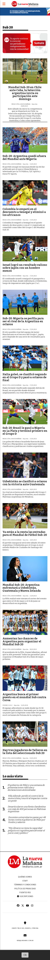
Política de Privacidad (25, 888)
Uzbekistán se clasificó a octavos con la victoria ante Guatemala (25, 483)
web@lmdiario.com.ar (25, 940)
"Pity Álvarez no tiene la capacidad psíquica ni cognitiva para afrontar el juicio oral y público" (26, 830)
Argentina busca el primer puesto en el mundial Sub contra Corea (24, 697)
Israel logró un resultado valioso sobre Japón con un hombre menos (25, 267)
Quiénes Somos (25, 876)
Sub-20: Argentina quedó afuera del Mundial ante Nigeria (24, 157)
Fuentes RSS (25, 892)
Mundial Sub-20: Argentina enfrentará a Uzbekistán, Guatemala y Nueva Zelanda (22, 587)
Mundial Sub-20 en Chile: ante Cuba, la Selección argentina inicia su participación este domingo (25, 93)
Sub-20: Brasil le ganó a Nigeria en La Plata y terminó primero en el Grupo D (25, 430)
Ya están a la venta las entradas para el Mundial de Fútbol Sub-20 (25, 533)
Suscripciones (26, 896)
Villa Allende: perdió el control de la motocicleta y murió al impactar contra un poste (27, 798)
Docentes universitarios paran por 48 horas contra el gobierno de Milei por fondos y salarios (27, 820)
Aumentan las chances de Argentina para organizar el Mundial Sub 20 (22, 641)
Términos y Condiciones (25, 884)
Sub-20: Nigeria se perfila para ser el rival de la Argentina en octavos (23, 321)
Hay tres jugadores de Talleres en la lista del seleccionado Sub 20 (25, 751)
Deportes (34, 104)
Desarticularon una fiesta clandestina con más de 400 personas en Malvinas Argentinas (27, 809)
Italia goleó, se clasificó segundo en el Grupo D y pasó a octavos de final (25, 377)
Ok (25, 954)
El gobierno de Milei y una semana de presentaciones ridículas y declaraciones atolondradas (26, 787)
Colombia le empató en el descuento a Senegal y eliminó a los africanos (24, 212)
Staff (25, 880)
